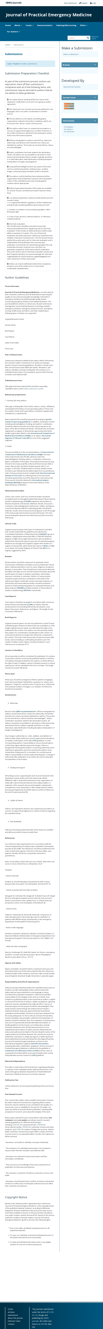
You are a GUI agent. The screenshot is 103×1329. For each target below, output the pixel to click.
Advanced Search (95, 38)
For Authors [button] (13, 31)
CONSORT (16, 1125)
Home (8, 25)
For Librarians (69, 131)
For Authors (68, 129)
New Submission (70, 3)
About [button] (17, 25)
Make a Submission (70, 54)
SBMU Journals (13, 2)
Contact (11, 1324)
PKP (42, 1324)
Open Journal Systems (71, 87)
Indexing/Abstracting (66, 25)
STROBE (40, 1125)
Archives (11, 1312)
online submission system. (34, 389)
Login (94, 3)
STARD (18, 1129)
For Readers (68, 127)
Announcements (44, 25)
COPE (34, 740)
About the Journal (15, 1318)
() (30, 604)
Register (84, 3)
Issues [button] (29, 25)
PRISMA (25, 1127)
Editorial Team (14, 1321)
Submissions (13, 1315)
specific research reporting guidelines (28, 420)
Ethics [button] (83, 25)
